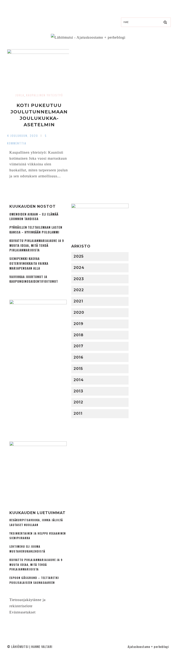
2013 (78, 391)
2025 (79, 256)
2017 (78, 346)
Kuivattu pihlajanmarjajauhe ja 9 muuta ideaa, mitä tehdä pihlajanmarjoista (36, 246)
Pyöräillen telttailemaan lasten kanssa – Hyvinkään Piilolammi (35, 229)
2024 (79, 267)
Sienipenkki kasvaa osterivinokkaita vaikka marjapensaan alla (28, 263)
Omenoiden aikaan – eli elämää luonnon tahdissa (33, 216)
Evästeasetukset (22, 612)
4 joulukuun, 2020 (22, 136)
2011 (78, 413)
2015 (78, 368)
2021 (78, 301)
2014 (79, 380)
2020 (79, 312)
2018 (78, 335)
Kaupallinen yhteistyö (44, 95)
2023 (79, 279)
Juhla (19, 95)
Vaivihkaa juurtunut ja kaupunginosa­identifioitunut (33, 279)
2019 (78, 324)
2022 (79, 290)
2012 (78, 402)
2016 (78, 357)
